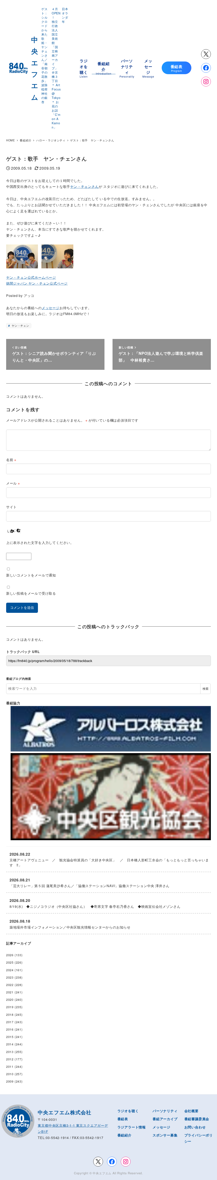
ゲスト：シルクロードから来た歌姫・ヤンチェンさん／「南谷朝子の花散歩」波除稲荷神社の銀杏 (44, 55)
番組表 (122, 1118)
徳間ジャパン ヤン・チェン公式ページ (37, 283)
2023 (10, 977)
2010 (10, 1074)
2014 (10, 1044)
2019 (10, 1007)
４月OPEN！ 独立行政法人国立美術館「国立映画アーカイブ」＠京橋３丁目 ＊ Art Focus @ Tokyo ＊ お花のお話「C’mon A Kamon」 (56, 68)
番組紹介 (124, 1135)
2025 (10, 962)
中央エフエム (102, 1173)
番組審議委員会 (196, 1118)
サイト (11, 506)
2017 (10, 1022)
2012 (10, 1059)
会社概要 (191, 1110)
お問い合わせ (195, 1127)
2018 (10, 1014)
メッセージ (51, 307)
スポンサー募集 (165, 1135)
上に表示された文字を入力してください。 (40, 542)
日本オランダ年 (65, 15)
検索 (206, 688)
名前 (11, 459)
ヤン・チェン (20, 326)
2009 (10, 1081)
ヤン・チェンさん (84, 186)
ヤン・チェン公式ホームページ (31, 277)
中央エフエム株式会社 (64, 1112)
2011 (10, 1066)
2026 (10, 955)
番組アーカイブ (165, 1118)
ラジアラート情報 (131, 1127)
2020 (10, 999)
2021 (10, 992)
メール (13, 483)
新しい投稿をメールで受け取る (31, 593)
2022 (10, 985)
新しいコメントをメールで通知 (31, 575)
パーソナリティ (165, 1110)
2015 (10, 1037)
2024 (10, 970)
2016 (10, 1029)
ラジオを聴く (128, 1110)
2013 (10, 1052)
